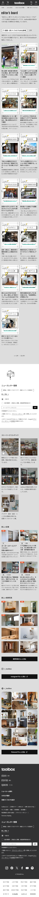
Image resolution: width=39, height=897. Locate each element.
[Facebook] (22, 868)
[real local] (24, 894)
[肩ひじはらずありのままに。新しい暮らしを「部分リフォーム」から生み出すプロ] (10, 284)
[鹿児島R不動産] (15, 890)
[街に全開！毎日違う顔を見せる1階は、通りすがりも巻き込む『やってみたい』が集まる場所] (10, 63)
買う (4, 543)
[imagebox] (10, 507)
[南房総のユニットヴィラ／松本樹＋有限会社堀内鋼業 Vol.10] (10, 633)
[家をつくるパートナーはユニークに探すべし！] (10, 327)
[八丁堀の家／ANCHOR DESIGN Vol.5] (28, 620)
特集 (26, 543)
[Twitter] (17, 868)
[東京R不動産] (6, 882)
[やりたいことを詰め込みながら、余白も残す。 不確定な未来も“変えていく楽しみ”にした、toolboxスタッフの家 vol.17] (28, 606)
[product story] (10, 452)
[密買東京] (6, 894)
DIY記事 (9, 574)
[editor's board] (10, 13)
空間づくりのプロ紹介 (8, 800)
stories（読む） (10, 7)
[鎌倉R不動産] (32, 882)
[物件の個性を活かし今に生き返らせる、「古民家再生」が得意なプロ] (28, 284)
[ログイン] (3, 2)
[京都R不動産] (15, 886)
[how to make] (10, 480)
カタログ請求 (5, 796)
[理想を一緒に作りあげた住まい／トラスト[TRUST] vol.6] (10, 606)
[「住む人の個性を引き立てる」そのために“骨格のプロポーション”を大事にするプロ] (10, 154)
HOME (3, 7)
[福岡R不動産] (6, 890)
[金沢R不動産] (6, 886)
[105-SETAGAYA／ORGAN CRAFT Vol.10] (10, 647)
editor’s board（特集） (20, 7)
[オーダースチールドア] (10, 544)
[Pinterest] (11, 868)
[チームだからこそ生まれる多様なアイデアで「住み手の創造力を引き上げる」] (28, 109)
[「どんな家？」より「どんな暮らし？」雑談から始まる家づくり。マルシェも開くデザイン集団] (28, 63)
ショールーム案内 (7, 791)
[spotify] (32, 868)
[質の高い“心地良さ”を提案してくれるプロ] (28, 198)
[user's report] (28, 480)
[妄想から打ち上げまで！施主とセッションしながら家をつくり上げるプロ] (10, 198)
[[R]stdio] (15, 894)
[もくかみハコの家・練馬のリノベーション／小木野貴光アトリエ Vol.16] (10, 620)
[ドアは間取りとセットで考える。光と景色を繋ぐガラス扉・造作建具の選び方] (28, 544)
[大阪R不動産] (24, 886)
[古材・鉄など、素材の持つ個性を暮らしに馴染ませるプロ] (10, 241)
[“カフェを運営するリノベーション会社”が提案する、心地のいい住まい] (28, 154)
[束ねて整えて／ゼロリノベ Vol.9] (28, 633)
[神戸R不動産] (32, 886)
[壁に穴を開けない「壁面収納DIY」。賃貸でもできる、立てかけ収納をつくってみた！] (10, 576)
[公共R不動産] (32, 890)
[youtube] (27, 868)
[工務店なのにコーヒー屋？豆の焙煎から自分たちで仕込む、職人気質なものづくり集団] (10, 109)
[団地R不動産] (24, 890)
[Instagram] (6, 868)
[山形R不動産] (15, 882)
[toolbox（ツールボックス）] (19, 3)
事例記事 (27, 574)
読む (22, 543)
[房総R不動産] (24, 882)
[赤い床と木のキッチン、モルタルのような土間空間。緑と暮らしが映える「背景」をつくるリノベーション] (28, 576)
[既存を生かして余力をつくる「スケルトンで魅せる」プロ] (28, 241)
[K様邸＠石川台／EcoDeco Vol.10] (28, 647)
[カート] (7, 2)
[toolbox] (8, 769)
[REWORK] (32, 894)
